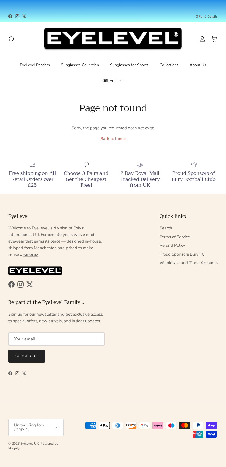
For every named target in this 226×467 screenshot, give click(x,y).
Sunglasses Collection (80, 65)
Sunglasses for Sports (129, 65)
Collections (169, 65)
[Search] (11, 39)
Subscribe (26, 356)
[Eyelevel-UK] (113, 39)
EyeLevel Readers (35, 65)
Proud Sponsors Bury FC (182, 254)
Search (166, 228)
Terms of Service (175, 237)
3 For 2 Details (207, 16)
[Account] (201, 39)
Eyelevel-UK (29, 443)
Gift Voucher (113, 80)
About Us (198, 65)
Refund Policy (172, 245)
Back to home (113, 138)
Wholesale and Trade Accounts (189, 262)
